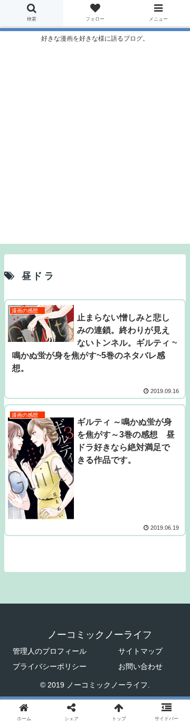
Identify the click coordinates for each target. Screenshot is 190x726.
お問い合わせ (140, 666)
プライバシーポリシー (50, 666)
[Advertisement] (95, 149)
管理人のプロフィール (50, 651)
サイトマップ (140, 651)
